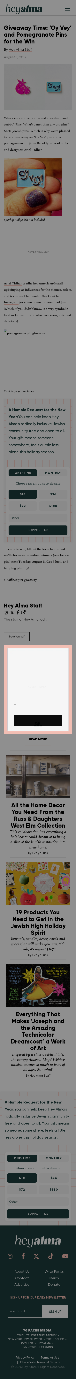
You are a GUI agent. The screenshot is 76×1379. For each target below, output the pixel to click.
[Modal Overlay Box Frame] (38, 689)
